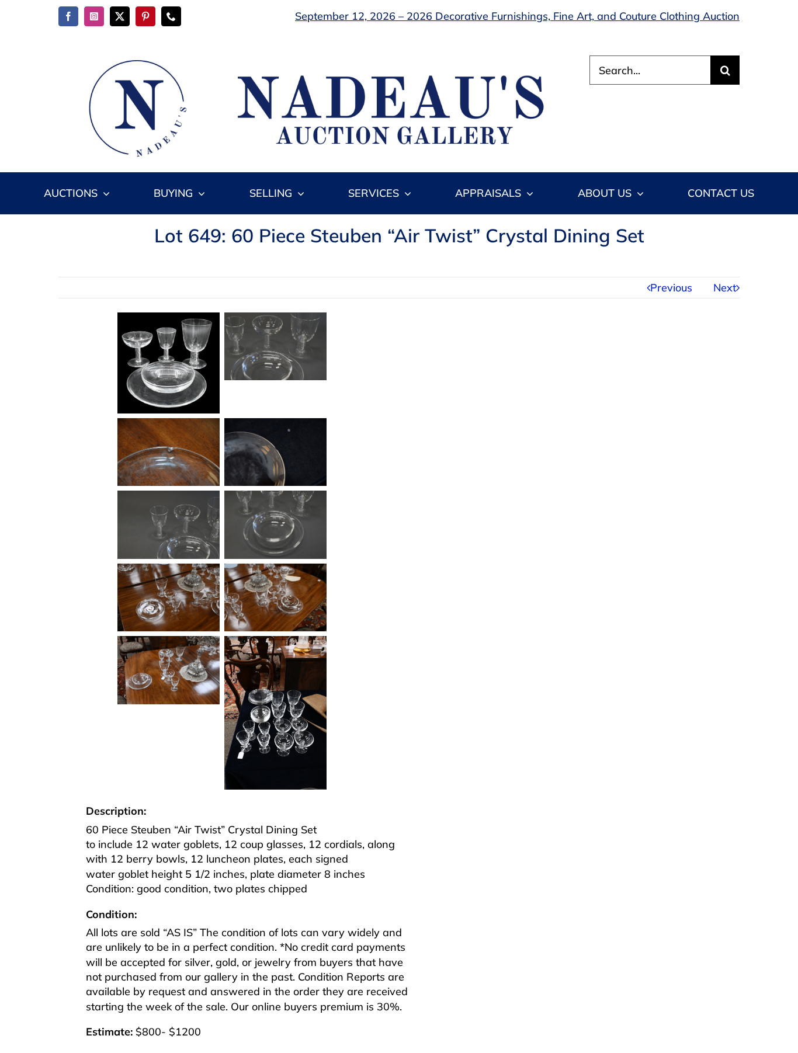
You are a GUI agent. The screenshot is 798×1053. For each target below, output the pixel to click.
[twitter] (120, 16)
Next (724, 287)
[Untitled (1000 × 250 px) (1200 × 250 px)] (310, 60)
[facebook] (68, 16)
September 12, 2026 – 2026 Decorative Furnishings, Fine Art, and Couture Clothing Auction (517, 16)
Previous (671, 287)
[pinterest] (145, 16)
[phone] (171, 16)
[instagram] (94, 16)
